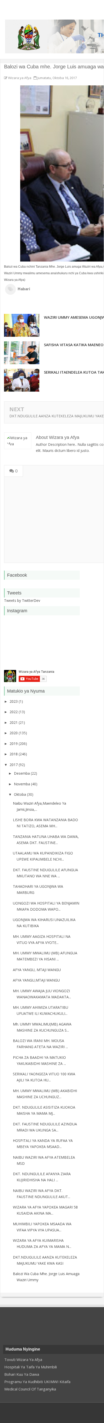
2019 (14, 743)
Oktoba (20, 794)
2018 (14, 754)
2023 (14, 701)
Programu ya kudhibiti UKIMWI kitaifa (37, 1381)
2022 (14, 711)
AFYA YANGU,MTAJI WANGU (36, 980)
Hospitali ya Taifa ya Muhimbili (30, 1366)
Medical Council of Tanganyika (30, 1388)
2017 (14, 764)
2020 (14, 732)
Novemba (22, 784)
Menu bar (15, 7)
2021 (14, 722)
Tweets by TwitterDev (22, 600)
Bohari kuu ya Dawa (21, 1374)
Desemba (22, 773)
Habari (24, 289)
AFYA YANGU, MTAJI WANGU (37, 969)
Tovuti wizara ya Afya (23, 1359)
